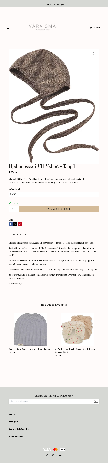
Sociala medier (16, 437)
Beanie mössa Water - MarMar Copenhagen (29, 349)
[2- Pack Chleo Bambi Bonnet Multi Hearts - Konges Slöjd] (77, 329)
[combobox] (54, 194)
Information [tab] (19, 234)
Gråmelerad (14, 189)
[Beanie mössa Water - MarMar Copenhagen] (31, 329)
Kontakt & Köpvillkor (19, 429)
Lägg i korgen (61, 209)
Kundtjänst (14, 422)
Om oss (12, 414)
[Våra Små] (50, 28)
